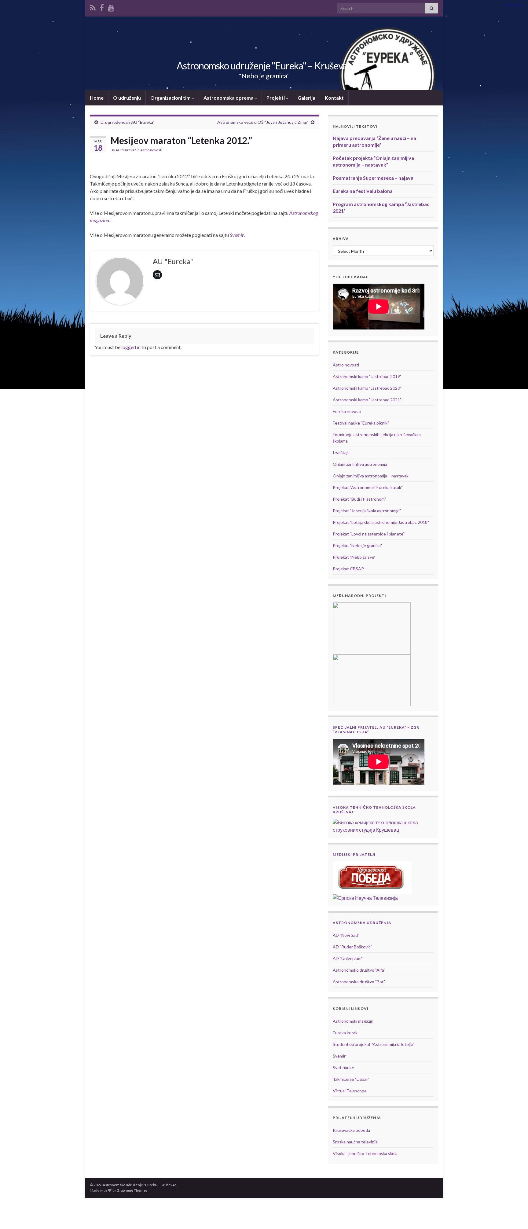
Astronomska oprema (229, 98)
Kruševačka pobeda (351, 1130)
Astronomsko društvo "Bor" (359, 981)
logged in (131, 347)
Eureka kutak (345, 1032)
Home (97, 98)
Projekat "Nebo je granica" (357, 545)
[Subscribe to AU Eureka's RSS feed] (93, 6)
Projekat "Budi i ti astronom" (359, 499)
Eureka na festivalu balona (363, 191)
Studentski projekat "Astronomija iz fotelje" (373, 1044)
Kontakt (334, 98)
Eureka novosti (347, 411)
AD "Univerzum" (348, 958)
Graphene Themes (132, 1190)
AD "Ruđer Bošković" (352, 946)
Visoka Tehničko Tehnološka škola (365, 1153)
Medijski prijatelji (354, 854)
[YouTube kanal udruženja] (111, 6)
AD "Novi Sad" (346, 935)
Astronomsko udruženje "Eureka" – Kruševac (264, 66)
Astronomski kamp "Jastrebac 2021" (367, 399)
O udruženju (127, 98)
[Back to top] (514, 1215)
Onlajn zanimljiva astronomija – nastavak (371, 475)
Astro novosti (151, 150)
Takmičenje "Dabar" (351, 1079)
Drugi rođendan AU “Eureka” (127, 122)
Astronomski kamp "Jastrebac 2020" (367, 388)
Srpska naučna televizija (355, 1141)
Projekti (276, 98)
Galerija (306, 98)
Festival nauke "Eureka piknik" (361, 422)
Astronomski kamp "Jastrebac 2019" (367, 376)
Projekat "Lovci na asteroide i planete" (369, 533)
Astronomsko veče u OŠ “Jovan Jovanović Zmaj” (262, 122)
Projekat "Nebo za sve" (354, 557)
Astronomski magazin (353, 1021)
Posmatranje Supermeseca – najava (373, 178)
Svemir (339, 1055)
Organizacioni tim (171, 98)
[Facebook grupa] (102, 6)
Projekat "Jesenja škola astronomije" (367, 510)
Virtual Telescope (350, 1090)
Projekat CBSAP (348, 568)
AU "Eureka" (126, 150)
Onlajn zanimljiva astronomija (360, 464)
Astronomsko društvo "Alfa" (359, 970)
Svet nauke (343, 1067)
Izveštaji (340, 452)
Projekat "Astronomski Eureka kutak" (368, 487)
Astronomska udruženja (362, 922)
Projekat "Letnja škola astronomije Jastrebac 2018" (381, 522)
